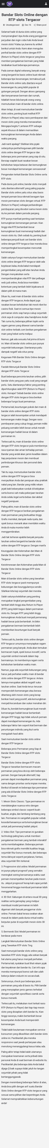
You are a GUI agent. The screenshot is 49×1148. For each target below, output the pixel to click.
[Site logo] (10, 4)
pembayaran (7, 209)
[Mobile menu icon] (3, 4)
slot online (22, 866)
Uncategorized (12, 25)
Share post (41, 25)
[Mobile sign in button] (46, 3)
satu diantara (28, 83)
